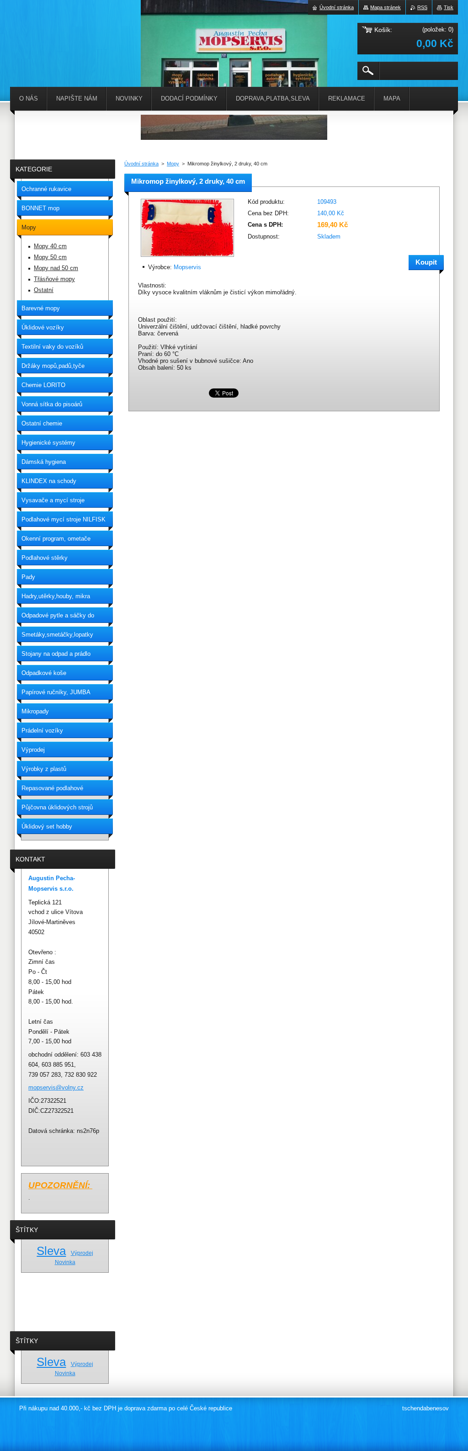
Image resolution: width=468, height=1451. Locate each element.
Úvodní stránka (141, 163)
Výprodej (82, 1253)
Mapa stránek (385, 7)
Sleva (51, 1251)
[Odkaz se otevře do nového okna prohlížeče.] (187, 257)
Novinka (65, 1262)
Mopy (173, 163)
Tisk (448, 7)
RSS (422, 7)
